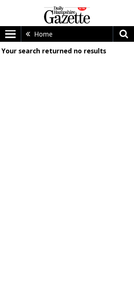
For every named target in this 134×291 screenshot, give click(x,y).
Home (43, 33)
